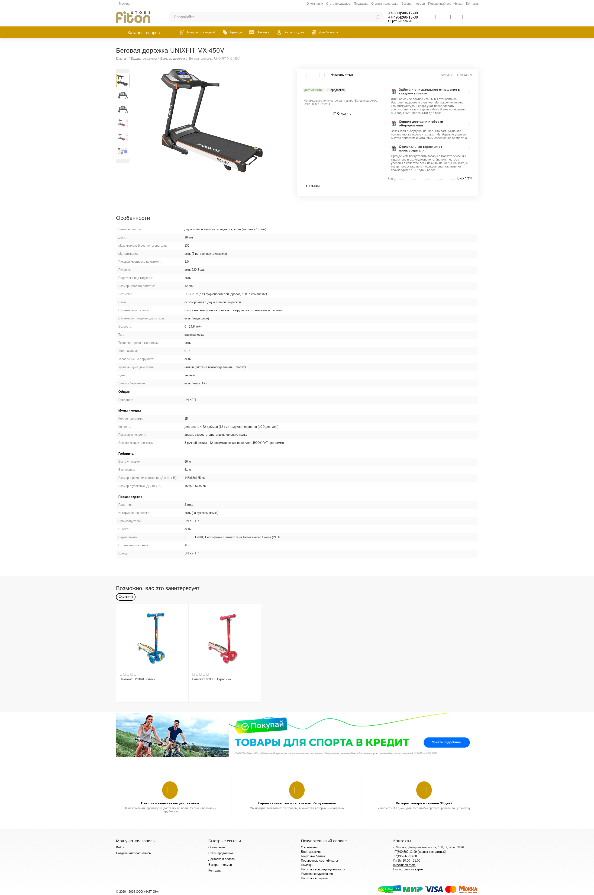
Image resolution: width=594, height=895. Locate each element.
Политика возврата (314, 878)
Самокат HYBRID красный (212, 679)
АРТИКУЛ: (448, 75)
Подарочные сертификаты (319, 860)
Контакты (472, 3)
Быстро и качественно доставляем (170, 803)
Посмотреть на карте (408, 869)
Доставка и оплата (221, 859)
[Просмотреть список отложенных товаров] (448, 17)
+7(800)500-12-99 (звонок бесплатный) (419, 851)
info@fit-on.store (404, 865)
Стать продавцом (338, 3)
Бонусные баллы (313, 856)
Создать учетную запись (133, 853)
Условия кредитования (317, 874)
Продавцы (361, 3)
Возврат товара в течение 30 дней (424, 803)
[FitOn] (133, 17)
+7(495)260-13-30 (403, 17)
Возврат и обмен (413, 3)
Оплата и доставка (384, 3)
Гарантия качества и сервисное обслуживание (297, 803)
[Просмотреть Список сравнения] (437, 17)
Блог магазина (311, 851)
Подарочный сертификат (445, 3)
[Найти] (378, 17)
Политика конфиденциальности (323, 869)
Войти (120, 847)
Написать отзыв (342, 75)
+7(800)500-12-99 (403, 13)
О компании (315, 3)
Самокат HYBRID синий (137, 679)
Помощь (307, 865)
